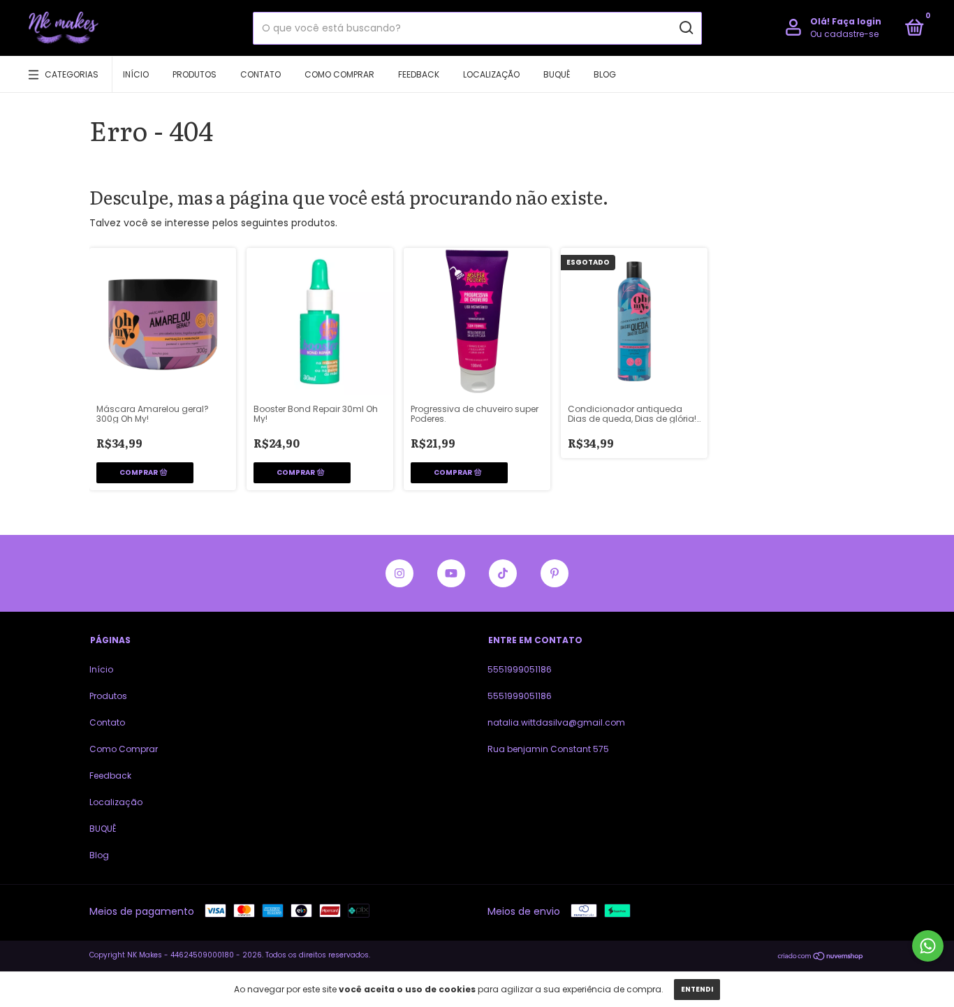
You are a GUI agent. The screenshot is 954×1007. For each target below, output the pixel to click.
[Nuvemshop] (821, 957)
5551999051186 (519, 669)
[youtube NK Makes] (451, 573)
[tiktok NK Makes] (503, 573)
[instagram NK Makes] (399, 573)
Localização (491, 74)
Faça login (856, 21)
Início (136, 74)
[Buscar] (685, 28)
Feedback (418, 74)
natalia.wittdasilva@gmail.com (556, 722)
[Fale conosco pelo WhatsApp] (928, 946)
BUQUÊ (556, 74)
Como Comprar (339, 74)
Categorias (71, 74)
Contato (260, 74)
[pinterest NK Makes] (554, 573)
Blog (605, 74)
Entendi (697, 989)
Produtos (195, 74)
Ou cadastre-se (844, 34)
